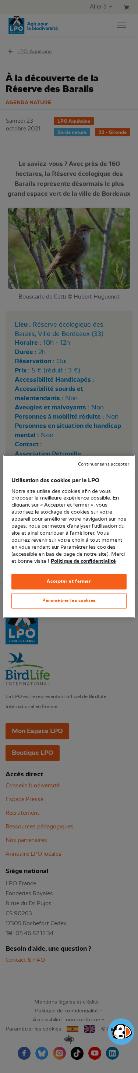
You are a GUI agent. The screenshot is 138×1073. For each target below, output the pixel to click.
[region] (68, 536)
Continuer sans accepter (103, 464)
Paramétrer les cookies (69, 600)
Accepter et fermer (69, 581)
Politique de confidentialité (83, 561)
